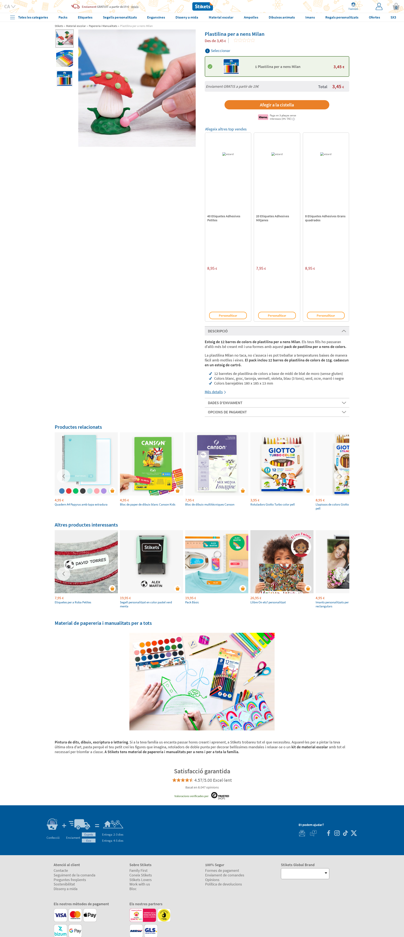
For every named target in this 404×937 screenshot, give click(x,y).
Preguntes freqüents (70, 879)
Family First (138, 870)
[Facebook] (328, 833)
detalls (134, 6)
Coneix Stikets (140, 875)
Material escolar (76, 26)
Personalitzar (228, 315)
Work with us (139, 884)
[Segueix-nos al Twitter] (354, 833)
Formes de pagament (222, 870)
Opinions (212, 879)
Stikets (59, 26)
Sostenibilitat (64, 884)
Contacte (61, 870)
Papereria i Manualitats (103, 26)
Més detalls (214, 391)
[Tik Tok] (345, 833)
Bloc (133, 888)
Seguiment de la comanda (74, 875)
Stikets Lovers (140, 879)
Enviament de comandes (224, 875)
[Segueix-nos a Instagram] (337, 833)
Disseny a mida (65, 888)
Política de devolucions (223, 884)
